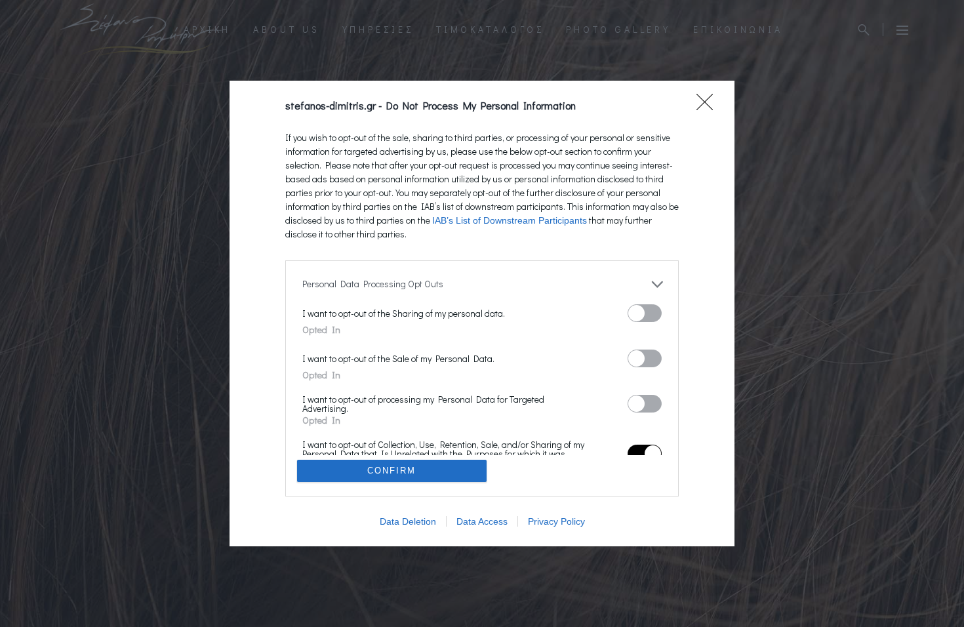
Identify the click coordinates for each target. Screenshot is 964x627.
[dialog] (482, 314)
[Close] (708, 106)
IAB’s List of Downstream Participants (509, 220)
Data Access (482, 521)
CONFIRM (391, 470)
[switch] (645, 313)
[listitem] (482, 284)
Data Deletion (408, 521)
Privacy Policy (556, 521)
